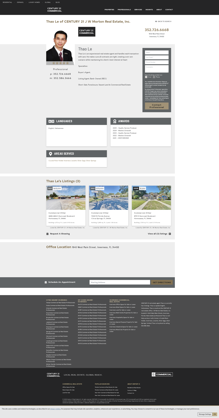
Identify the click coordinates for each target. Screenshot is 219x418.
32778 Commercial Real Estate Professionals (92, 324)
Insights (149, 9)
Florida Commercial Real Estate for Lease (106, 390)
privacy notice (55, 409)
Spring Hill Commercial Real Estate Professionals (57, 332)
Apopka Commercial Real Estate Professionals (56, 356)
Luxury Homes (34, 2)
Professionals (124, 9)
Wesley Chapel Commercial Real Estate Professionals (58, 360)
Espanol (20, 2)
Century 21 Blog (131, 390)
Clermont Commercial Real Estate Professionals (57, 337)
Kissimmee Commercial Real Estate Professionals (57, 314)
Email (149, 77)
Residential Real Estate (134, 387)
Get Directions (162, 282)
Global (48, 2)
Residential (7, 2)
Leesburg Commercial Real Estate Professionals (57, 342)
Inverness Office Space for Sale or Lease (123, 304)
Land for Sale (66, 392)
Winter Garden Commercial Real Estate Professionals (58, 365)
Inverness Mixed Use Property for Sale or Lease (123, 330)
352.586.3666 (62, 77)
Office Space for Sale (69, 387)
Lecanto (74, 161)
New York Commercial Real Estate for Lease (107, 395)
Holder (61, 161)
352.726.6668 (157, 29)
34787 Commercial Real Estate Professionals (92, 310)
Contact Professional (157, 106)
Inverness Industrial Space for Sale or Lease (123, 327)
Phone (158, 77)
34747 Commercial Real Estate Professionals (92, 315)
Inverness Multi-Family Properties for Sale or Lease (124, 313)
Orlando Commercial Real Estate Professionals (56, 309)
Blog (58, 2)
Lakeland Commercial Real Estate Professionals (57, 323)
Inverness (67, 161)
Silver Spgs (81, 161)
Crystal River (54, 161)
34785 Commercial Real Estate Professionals (92, 329)
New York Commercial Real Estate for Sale (107, 392)
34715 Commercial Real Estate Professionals (92, 327)
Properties (109, 9)
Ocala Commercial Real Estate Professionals (60, 305)
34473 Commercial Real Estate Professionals (92, 304)
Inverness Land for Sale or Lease (120, 310)
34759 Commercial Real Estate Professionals (92, 318)
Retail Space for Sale (68, 390)
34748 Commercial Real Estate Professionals (92, 335)
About (159, 9)
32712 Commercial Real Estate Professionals (92, 340)
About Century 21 (133, 384)
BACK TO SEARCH (164, 21)
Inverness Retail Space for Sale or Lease (122, 307)
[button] (58, 234)
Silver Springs (91, 161)
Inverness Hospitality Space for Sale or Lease (122, 318)
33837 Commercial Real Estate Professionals (92, 307)
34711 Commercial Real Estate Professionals (92, 321)
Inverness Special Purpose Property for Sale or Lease (123, 323)
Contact (169, 9)
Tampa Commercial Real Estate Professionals (60, 302)
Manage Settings (205, 414)
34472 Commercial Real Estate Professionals (92, 343)
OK (215, 414)
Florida (143, 316)
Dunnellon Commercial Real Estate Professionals (57, 351)
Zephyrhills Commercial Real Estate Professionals (57, 346)
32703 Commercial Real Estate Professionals (92, 332)
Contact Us (130, 393)
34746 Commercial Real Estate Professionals (92, 313)
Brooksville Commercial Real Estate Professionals (57, 318)
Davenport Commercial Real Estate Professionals (57, 328)
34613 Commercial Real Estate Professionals (92, 338)
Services (138, 9)
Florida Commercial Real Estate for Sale (106, 387)
